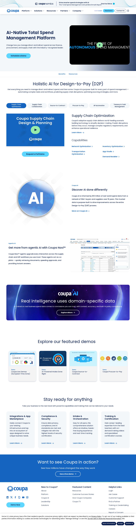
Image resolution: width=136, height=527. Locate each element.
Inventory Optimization (113, 146)
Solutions (45, 505)
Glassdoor (19, 497)
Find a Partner (114, 501)
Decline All (129, 524)
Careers (112, 509)
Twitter (11, 497)
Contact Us (120, 11)
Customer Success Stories (83, 494)
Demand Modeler (110, 156)
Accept (120, 524)
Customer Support (116, 498)
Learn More (76, 132)
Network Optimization (81, 146)
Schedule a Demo (18, 56)
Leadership (45, 501)
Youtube (23, 497)
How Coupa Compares (82, 498)
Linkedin (7, 497)
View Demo (109, 11)
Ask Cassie (98, 11)
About (43, 490)
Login (111, 490)
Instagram (27, 497)
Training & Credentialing (119, 505)
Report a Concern (116, 512)
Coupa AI (45, 498)
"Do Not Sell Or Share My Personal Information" (104, 519)
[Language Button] (128, 11)
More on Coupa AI (79, 211)
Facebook (15, 497)
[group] (16, 105)
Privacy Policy (96, 516)
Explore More (66, 312)
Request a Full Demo (35, 154)
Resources (73, 74)
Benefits (62, 74)
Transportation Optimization (78, 152)
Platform (44, 494)
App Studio (107, 151)
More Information (109, 524)
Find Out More (106, 4)
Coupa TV (76, 501)
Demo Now (15, 505)
